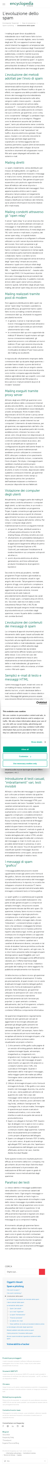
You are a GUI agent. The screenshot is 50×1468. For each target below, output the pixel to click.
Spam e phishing (15, 1286)
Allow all (25, 749)
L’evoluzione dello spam (15, 1296)
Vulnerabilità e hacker (18, 1344)
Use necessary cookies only (25, 763)
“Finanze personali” (16, 1318)
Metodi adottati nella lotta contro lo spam (20, 1330)
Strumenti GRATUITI (10, 1371)
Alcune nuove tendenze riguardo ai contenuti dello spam (24, 1337)
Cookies (19, 1455)
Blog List (6, 1432)
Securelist (6, 1435)
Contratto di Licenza (29, 1453)
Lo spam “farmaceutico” (17, 1315)
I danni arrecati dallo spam (15, 1302)
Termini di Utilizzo (9, 1455)
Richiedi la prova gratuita (12, 1397)
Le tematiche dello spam (15, 1305)
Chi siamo (6, 1384)
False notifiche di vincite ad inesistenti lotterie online (27, 1324)
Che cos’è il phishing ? (14, 1293)
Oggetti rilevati (15, 1282)
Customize (23, 756)
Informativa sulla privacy (13, 1453)
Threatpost (7, 1440)
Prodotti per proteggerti (12, 1358)
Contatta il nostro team (12, 1410)
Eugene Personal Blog (11, 1443)
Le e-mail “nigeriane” (17, 1311)
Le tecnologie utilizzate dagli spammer (20, 1327)
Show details (36, 742)
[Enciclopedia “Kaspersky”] (25, 4)
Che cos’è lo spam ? (13, 1290)
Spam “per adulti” (15, 1308)
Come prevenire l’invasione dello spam (20, 1333)
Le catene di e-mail (16, 1321)
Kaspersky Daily (8, 1437)
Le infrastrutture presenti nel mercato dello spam (23, 1299)
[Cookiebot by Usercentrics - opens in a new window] (36, 703)
